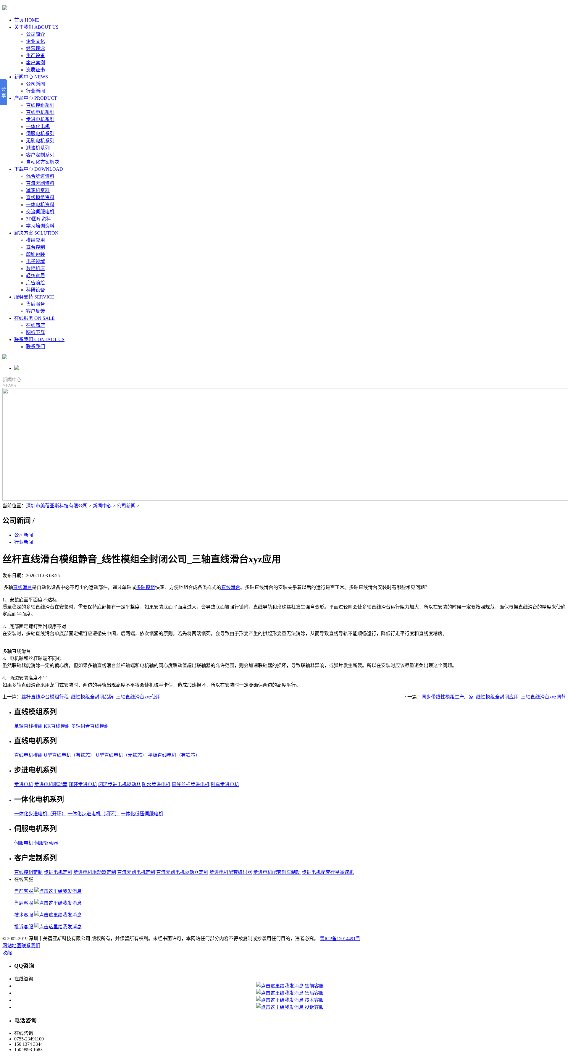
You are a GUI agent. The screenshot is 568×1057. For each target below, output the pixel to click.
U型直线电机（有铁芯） (69, 755)
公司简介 (35, 34)
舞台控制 (35, 247)
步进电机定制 (58, 872)
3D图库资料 (38, 218)
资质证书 (35, 69)
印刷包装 (35, 254)
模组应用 (35, 240)
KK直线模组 (57, 726)
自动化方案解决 (42, 161)
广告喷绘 (35, 282)
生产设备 (35, 55)
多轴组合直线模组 (90, 726)
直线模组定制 (28, 872)
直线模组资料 (40, 197)
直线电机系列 (40, 112)
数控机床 (35, 268)
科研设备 (35, 289)
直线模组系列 (40, 105)
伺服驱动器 (46, 842)
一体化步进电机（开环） (40, 813)
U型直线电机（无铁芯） (121, 755)
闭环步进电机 (83, 784)
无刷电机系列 (40, 140)
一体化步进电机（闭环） (93, 813)
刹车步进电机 (225, 784)
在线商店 (35, 325)
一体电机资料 (40, 204)
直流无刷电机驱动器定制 (182, 872)
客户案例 (35, 62)
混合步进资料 (40, 176)
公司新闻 (35, 83)
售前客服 (24, 891)
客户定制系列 (40, 154)
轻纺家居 (35, 275)
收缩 (7, 952)
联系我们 (35, 346)
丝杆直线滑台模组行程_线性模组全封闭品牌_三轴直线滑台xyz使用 (91, 696)
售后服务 (35, 303)
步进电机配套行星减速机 (328, 872)
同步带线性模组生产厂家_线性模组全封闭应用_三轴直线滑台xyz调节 (494, 696)
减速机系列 (38, 147)
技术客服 (24, 914)
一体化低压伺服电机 (142, 813)
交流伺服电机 (40, 211)
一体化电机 (38, 126)
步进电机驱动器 (50, 784)
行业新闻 (35, 90)
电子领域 (35, 261)
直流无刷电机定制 (136, 872)
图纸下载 (35, 332)
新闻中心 (102, 505)
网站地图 (11, 945)
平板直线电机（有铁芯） (174, 755)
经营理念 (35, 48)
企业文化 (35, 41)
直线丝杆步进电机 (190, 784)
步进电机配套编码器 (230, 872)
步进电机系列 (40, 119)
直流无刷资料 (40, 183)
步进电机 (23, 784)
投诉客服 (24, 926)
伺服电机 (23, 842)
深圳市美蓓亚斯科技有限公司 (57, 505)
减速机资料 (38, 190)
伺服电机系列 (40, 133)
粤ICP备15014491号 (340, 938)
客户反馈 (35, 311)
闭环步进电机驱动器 (119, 784)
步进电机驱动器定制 (94, 872)
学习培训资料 (40, 225)
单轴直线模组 (28, 726)
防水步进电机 (156, 784)
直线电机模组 (28, 755)
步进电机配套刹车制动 (277, 872)
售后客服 (24, 903)
